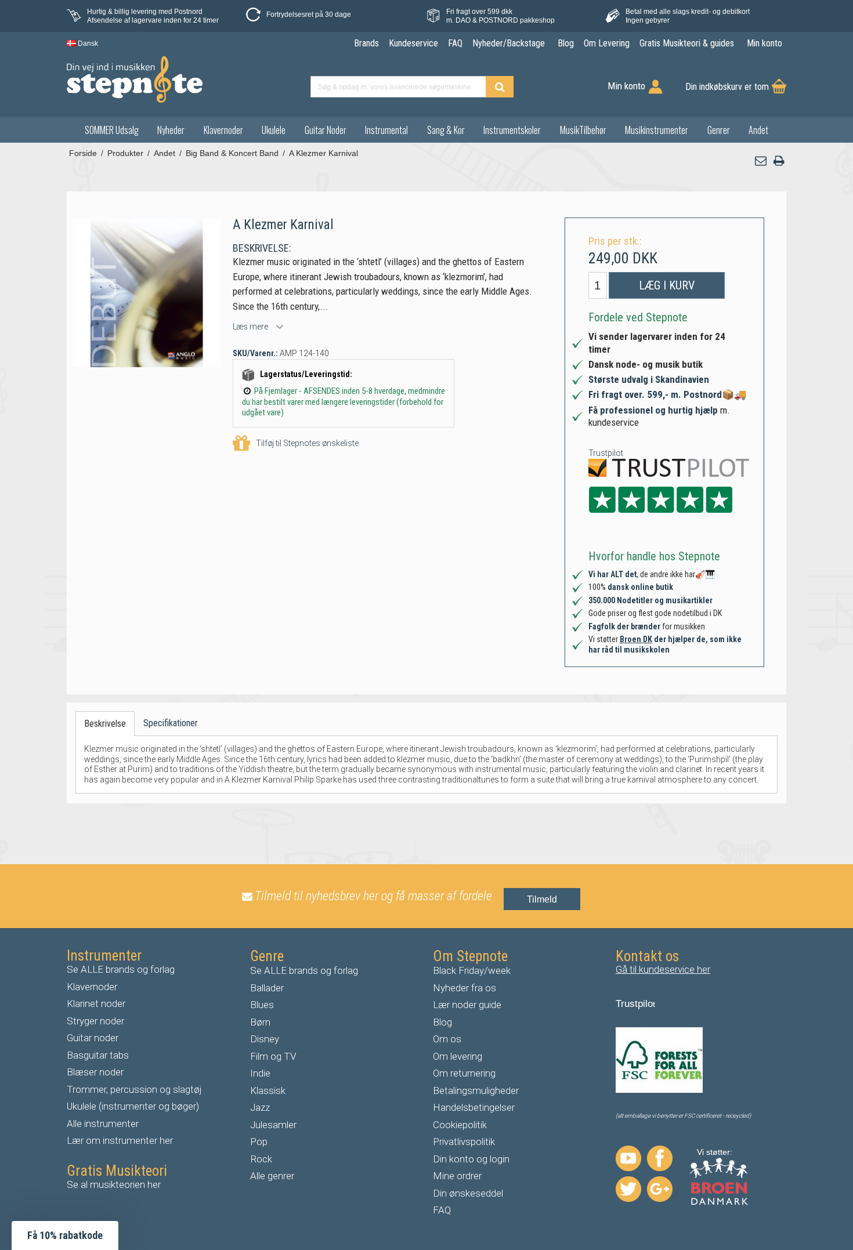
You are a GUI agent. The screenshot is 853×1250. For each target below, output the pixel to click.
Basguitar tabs (98, 1055)
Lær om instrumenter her (120, 1140)
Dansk (87, 43)
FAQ (442, 1210)
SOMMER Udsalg (112, 130)
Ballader (267, 988)
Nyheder (171, 130)
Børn (260, 1022)
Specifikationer (170, 723)
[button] (761, 161)
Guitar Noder (325, 130)
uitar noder (95, 1038)
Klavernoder (223, 130)
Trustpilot (605, 453)
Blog (442, 1022)
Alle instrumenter (103, 1123)
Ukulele (273, 130)
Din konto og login (471, 1159)
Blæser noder (95, 1072)
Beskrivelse (105, 723)
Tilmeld (542, 899)
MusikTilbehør (583, 130)
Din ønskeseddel (468, 1193)
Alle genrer (272, 1176)
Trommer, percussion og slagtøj (134, 1089)
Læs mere (250, 326)
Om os (447, 1039)
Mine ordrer (457, 1176)
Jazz (260, 1107)
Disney (264, 1039)
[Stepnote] (135, 79)
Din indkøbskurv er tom (727, 86)
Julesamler (273, 1125)
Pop (259, 1141)
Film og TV (273, 1056)
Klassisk (267, 1090)
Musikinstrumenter (656, 130)
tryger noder (98, 1021)
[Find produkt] (500, 86)
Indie (260, 1073)
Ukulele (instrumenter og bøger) (133, 1106)
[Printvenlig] (778, 161)
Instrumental (386, 130)
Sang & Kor (446, 130)
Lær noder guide (467, 1004)
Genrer (718, 130)
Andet (758, 130)
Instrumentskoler (512, 130)
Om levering (457, 1056)
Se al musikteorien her (114, 1184)
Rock (261, 1159)
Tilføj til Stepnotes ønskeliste (307, 443)
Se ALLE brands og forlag (121, 969)
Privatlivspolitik (464, 1141)
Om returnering (464, 1073)
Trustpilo (634, 1003)
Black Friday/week (472, 970)
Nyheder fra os (464, 988)
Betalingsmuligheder (476, 1090)
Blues (262, 1004)
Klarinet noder (96, 1003)
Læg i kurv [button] (667, 285)
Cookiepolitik (460, 1125)
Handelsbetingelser (474, 1107)
